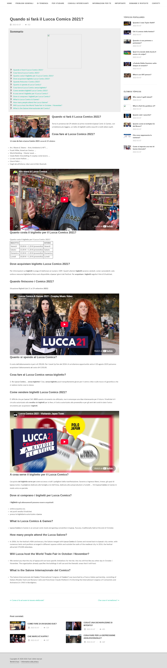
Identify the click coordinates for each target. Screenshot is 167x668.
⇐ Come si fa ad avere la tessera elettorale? (27, 600)
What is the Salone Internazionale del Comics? (31, 108)
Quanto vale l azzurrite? (142, 115)
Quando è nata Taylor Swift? (144, 23)
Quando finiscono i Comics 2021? (26, 82)
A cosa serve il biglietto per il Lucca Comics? (30, 94)
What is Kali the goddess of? (144, 106)
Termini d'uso (14, 662)
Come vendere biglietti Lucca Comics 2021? (30, 91)
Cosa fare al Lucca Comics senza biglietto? (30, 88)
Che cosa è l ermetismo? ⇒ (108, 600)
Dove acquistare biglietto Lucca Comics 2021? (31, 79)
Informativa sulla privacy (30, 662)
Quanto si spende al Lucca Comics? (27, 85)
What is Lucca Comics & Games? (26, 99)
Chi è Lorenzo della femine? (144, 31)
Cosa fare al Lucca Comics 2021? (26, 73)
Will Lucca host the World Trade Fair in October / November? (37, 105)
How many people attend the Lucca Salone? (30, 102)
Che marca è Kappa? (38, 636)
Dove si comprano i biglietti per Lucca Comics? (31, 96)
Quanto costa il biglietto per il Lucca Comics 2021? (33, 76)
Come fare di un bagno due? (42, 624)
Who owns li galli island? (142, 97)
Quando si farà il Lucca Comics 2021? (28, 70)
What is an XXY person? (142, 74)
